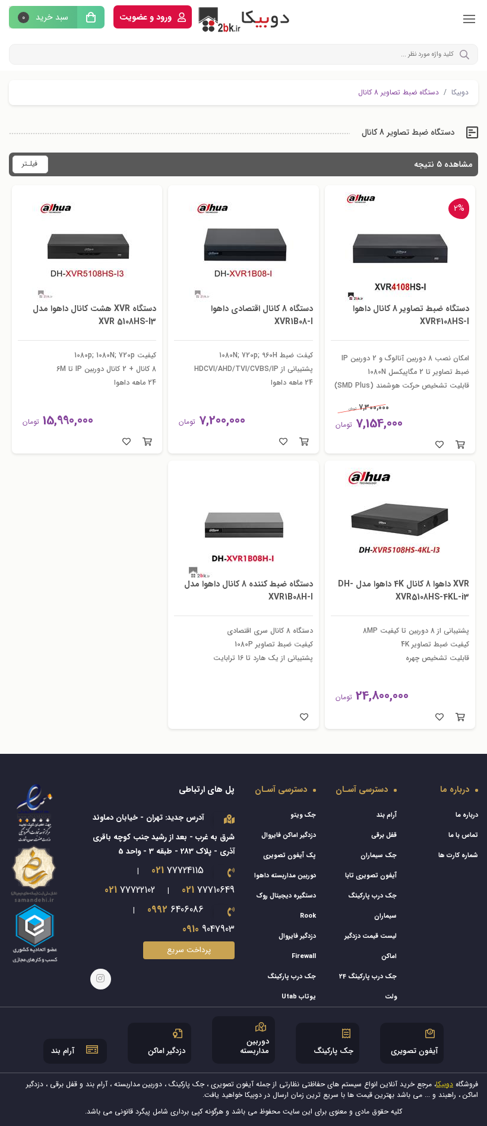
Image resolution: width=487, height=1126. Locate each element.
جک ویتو (303, 815)
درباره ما (467, 815)
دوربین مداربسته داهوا (285, 876)
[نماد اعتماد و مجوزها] (35, 872)
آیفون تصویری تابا (371, 876)
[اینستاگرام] (100, 979)
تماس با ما (463, 835)
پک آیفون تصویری (289, 856)
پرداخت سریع (189, 950)
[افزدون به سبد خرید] (460, 445)
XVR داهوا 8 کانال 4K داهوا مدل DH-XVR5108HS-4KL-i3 (403, 591)
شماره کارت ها (458, 856)
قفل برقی (384, 835)
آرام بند (387, 815)
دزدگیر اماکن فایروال (288, 835)
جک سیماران (378, 856)
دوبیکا (460, 92)
